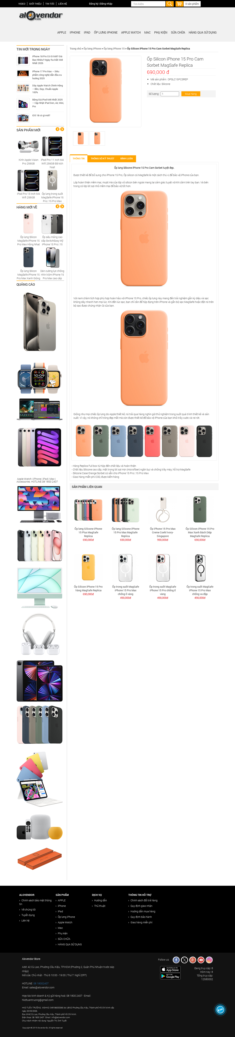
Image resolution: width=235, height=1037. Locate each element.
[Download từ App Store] (170, 969)
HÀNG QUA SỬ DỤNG (203, 32)
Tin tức (49, 3)
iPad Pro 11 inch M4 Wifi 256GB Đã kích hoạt (52, 163)
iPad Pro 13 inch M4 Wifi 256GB (28, 195)
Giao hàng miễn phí (141, 922)
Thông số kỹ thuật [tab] (102, 158)
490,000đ (125, 598)
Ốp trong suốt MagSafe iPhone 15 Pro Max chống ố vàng (125, 590)
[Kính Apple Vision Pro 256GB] (28, 146)
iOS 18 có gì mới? (41, 115)
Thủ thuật (99, 906)
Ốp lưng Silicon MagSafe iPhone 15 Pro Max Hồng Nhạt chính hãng (28, 242)
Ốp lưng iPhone (106, 32)
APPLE (61, 32)
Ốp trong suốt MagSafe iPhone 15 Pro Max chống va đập (200, 590)
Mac (147, 32)
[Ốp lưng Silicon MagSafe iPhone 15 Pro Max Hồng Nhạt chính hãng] (28, 223)
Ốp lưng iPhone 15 (114, 48)
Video (21, 3)
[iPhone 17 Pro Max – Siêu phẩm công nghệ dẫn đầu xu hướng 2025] (23, 73)
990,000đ (162, 540)
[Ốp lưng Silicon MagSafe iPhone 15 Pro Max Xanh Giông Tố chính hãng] (28, 257)
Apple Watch (131, 32)
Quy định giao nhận (141, 906)
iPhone (75, 32)
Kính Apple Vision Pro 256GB (28, 161)
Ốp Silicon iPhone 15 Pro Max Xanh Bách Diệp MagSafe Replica (200, 532)
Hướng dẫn (100, 900)
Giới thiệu (35, 3)
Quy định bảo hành (141, 917)
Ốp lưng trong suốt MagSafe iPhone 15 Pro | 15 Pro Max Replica (52, 199)
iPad (87, 32)
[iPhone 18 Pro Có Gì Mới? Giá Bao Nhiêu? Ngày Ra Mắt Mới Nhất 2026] (23, 60)
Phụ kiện (160, 32)
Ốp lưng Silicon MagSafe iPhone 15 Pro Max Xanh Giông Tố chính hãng (28, 276)
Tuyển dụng (28, 915)
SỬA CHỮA (178, 32)
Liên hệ (62, 3)
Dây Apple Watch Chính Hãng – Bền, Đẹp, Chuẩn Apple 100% (47, 89)
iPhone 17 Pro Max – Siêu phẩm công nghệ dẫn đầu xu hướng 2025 (47, 75)
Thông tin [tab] (79, 158)
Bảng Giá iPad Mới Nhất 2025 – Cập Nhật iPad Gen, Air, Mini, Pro (48, 103)
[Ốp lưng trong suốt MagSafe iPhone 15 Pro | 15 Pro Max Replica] (52, 180)
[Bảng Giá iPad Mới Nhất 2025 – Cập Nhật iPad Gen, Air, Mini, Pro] (23, 104)
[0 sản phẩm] (180, 3)
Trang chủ (75, 48)
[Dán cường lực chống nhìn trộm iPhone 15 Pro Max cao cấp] (52, 257)
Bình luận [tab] (126, 158)
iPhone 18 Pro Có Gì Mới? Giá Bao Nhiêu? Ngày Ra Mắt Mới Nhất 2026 (47, 60)
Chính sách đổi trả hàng (144, 900)
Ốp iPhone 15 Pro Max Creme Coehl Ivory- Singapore (163, 532)
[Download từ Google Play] (170, 976)
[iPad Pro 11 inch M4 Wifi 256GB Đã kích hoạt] (52, 146)
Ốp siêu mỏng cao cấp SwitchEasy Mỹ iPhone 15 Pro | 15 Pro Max (52, 242)
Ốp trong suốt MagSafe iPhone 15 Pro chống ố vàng (162, 590)
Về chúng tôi (28, 909)
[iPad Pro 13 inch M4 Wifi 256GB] (28, 180)
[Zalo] (220, 1009)
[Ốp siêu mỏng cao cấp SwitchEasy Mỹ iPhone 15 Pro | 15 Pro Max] (52, 223)
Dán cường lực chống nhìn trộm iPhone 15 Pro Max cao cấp (52, 274)
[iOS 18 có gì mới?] (23, 118)
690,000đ (88, 540)
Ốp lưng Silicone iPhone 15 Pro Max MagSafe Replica (125, 532)
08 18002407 (41, 983)
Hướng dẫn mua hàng (143, 911)
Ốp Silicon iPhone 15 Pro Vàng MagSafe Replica (88, 588)
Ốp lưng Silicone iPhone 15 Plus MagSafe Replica (88, 532)
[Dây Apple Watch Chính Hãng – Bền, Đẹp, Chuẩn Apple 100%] (23, 88)
